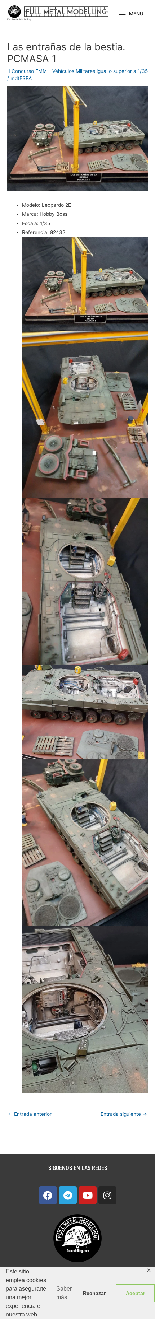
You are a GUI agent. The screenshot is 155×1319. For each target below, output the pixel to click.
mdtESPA (21, 78)
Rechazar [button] (94, 1293)
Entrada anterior (30, 1114)
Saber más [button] (64, 1293)
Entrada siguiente (124, 1114)
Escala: (30, 223)
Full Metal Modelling (19, 19)
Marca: (30, 214)
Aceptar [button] (135, 1293)
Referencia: (35, 232)
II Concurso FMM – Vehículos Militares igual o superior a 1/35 (77, 71)
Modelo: (31, 205)
